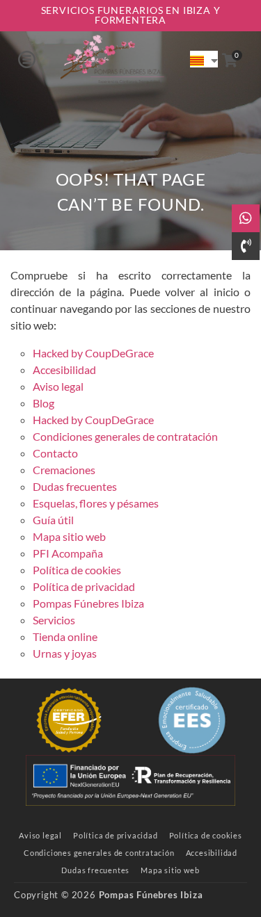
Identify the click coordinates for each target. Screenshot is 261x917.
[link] (112, 59)
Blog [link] (43, 402)
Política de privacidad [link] (84, 586)
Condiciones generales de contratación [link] (125, 436)
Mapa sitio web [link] (69, 536)
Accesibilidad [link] (64, 369)
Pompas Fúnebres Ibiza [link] (88, 603)
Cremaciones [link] (64, 469)
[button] (26, 59)
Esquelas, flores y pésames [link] (96, 503)
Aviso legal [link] (58, 386)
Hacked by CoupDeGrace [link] (93, 352)
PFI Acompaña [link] (68, 553)
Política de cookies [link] (77, 569)
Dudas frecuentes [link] (75, 486)
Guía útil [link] (53, 519)
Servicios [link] (54, 619)
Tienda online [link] (65, 636)
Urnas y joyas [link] (65, 653)
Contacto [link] (55, 453)
